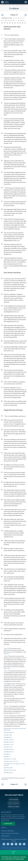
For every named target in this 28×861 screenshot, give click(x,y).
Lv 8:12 (10, 751)
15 (18, 20)
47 (9, 770)
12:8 (15, 759)
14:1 (6, 648)
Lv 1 (9, 756)
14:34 (6, 763)
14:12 (6, 744)
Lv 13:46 (10, 735)
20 (7, 22)
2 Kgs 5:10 (10, 728)
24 (17, 22)
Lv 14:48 (10, 732)
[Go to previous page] (2, 15)
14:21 (6, 759)
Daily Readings (13, 799)
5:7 (15, 761)
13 (13, 20)
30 (12, 751)
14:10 (6, 698)
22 (12, 22)
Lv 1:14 (10, 761)
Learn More (8, 823)
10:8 (20, 728)
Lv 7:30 (10, 747)
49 (23, 658)
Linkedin (16, 844)
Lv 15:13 (10, 742)
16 (21, 20)
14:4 (6, 656)
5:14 (9, 730)
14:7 (6, 739)
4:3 (24, 674)
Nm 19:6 (10, 737)
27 (25, 22)
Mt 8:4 (16, 728)
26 (22, 22)
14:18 (6, 751)
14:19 (6, 754)
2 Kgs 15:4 (17, 763)
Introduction (7, 18)
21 (10, 22)
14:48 (6, 772)
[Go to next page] (25, 15)
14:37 (6, 767)
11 (8, 20)
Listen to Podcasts (13, 803)
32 (8, 648)
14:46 (6, 770)
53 (25, 658)
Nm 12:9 (10, 763)
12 (11, 20)
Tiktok (24, 844)
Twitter (3, 844)
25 (20, 22)
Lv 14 (12, 685)
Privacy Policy (4, 779)
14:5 (6, 671)
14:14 (6, 706)
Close (13, 851)
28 (12, 742)
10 (6, 20)
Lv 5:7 (10, 759)
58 (19, 724)
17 (23, 20)
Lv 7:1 (9, 744)
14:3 (6, 735)
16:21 (5, 668)
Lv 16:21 (10, 739)
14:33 (6, 715)
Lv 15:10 (14, 770)
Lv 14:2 (10, 772)
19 (5, 22)
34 (8, 721)
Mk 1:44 (24, 728)
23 (15, 22)
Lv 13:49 (10, 767)
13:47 (16, 724)
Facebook (8, 844)
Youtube (12, 844)
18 (2, 22)
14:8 (6, 683)
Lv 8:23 (10, 749)
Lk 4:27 (5, 730)
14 (7, 653)
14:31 (6, 761)
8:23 (17, 713)
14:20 (6, 756)
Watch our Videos (13, 806)
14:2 (6, 728)
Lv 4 (9, 754)
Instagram (20, 844)
